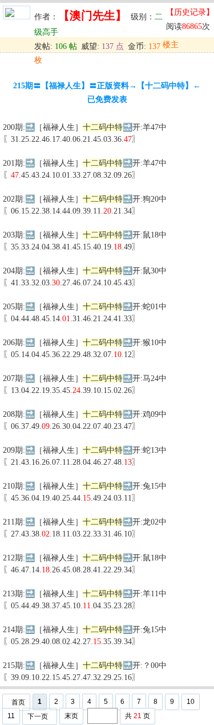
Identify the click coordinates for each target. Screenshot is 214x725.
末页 (71, 716)
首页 (18, 702)
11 (11, 716)
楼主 (171, 44)
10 (191, 702)
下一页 (37, 716)
